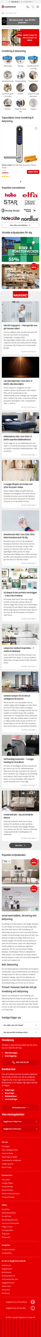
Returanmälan (7, 1190)
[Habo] (11, 194)
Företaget (6, 1146)
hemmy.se (6, 1293)
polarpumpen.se (8, 1276)
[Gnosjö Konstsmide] (30, 202)
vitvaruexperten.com (10, 1279)
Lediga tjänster (8, 1164)
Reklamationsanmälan (11, 1193)
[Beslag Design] (11, 210)
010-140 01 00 (22, 1062)
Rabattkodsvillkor (9, 1213)
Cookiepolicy (7, 1253)
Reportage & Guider (9, 1157)
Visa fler (18, 845)
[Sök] (3, 13)
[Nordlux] (30, 218)
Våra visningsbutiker (10, 1150)
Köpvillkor (6, 1209)
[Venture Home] (30, 210)
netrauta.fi (6, 1290)
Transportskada (8, 1197)
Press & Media (7, 1153)
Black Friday (7, 1167)
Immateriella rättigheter (11, 1160)
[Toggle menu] (37, 6)
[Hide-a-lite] (11, 218)
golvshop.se (6, 1272)
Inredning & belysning (10, 27)
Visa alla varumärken (19, 225)
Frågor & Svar (7, 1227)
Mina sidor (6, 1180)
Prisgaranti (6, 1237)
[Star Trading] (11, 202)
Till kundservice (19, 1107)
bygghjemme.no (8, 1283)
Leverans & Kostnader (10, 1223)
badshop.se (6, 1265)
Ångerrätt (6, 1234)
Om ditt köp (6, 1216)
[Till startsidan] (9, 7)
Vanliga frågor (7, 1183)
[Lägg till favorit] (36, 128)
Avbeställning (7, 1186)
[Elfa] (30, 194)
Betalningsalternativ (10, 1220)
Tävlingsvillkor (7, 1230)
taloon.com (6, 1286)
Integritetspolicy (8, 1249)
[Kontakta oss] (28, 7)
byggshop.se (7, 1269)
